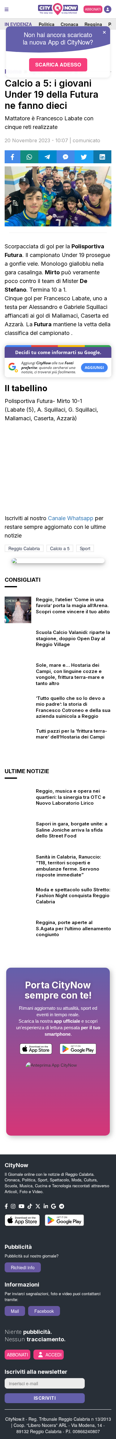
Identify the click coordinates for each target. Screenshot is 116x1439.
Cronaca (69, 24)
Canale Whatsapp (70, 518)
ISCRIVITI (45, 1398)
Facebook (44, 1311)
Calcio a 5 (60, 548)
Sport (85, 548)
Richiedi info (23, 1267)
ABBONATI (93, 9)
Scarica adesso (58, 64)
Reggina (93, 24)
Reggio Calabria (24, 548)
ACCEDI (53, 1354)
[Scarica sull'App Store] (36, 1049)
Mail (15, 1311)
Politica (46, 24)
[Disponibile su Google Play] (78, 1049)
